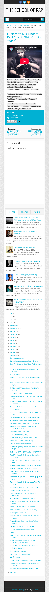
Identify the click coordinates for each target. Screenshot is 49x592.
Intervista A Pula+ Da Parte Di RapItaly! (23, 468)
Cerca (42, 19)
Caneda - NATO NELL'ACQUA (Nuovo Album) (25, 417)
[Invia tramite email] (8, 121)
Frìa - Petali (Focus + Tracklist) (24, 247)
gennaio (13, 572)
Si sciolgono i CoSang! (18, 513)
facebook (20, 2)
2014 (11, 317)
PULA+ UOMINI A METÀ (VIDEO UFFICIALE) (25, 465)
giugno (13, 343)
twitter (24, 2)
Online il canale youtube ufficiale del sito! (24, 361)
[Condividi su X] (13, 121)
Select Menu (7, 19)
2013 (11, 320)
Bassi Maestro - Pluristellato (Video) (22, 498)
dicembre (13, 325)
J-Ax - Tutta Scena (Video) (19, 435)
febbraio (13, 355)
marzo (12, 352)
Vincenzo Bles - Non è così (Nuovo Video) (28, 286)
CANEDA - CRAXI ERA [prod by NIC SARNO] (25, 452)
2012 (11, 323)
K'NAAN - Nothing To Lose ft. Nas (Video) (24, 487)
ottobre (13, 331)
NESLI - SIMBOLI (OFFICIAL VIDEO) (22, 526)
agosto (12, 337)
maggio (13, 346)
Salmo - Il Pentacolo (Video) (19, 490)
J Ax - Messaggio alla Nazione (20, 444)
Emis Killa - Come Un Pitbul (19, 432)
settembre (14, 334)
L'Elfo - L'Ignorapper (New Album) (25, 275)
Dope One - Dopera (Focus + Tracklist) (27, 261)
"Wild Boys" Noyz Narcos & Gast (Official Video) (26, 560)
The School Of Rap (24, 10)
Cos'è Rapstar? (15, 557)
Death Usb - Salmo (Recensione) (21, 441)
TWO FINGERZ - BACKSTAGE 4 (21, 554)
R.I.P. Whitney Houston (18, 551)
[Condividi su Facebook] (15, 121)
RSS (28, 2)
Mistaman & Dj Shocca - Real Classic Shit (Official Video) (24, 37)
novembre (14, 328)
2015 (11, 314)
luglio (12, 340)
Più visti (12, 212)
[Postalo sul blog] (10, 121)
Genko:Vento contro (17, 358)
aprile (12, 349)
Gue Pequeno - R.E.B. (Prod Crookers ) (23, 510)
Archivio (37, 212)
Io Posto (35, 590)
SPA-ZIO (13, 532)
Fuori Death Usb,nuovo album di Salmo (23, 438)
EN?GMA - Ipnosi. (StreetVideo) (21, 393)
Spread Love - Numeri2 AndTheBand (22, 529)
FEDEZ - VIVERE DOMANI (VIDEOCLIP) (24, 568)
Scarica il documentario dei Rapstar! (22, 507)
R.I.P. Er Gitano (15, 375)
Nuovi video (14, 118)
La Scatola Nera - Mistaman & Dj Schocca (24, 423)
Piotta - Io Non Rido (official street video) (24, 420)
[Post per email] (18, 121)
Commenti (24, 212)
